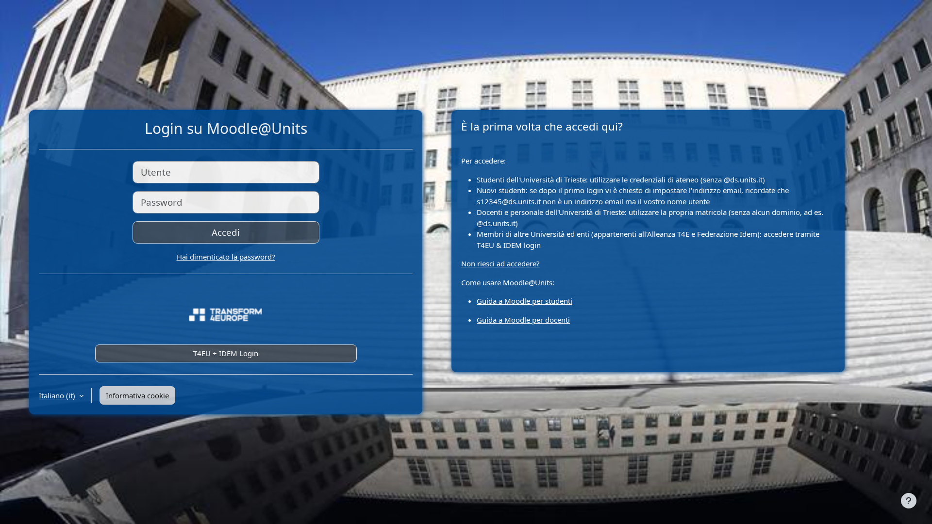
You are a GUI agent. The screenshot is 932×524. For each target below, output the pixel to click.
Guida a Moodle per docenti (523, 320)
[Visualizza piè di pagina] (908, 500)
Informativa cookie (137, 395)
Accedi (226, 232)
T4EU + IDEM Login (225, 353)
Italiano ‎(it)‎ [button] (58, 395)
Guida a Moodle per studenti (524, 301)
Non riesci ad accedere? (500, 263)
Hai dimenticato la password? (226, 257)
